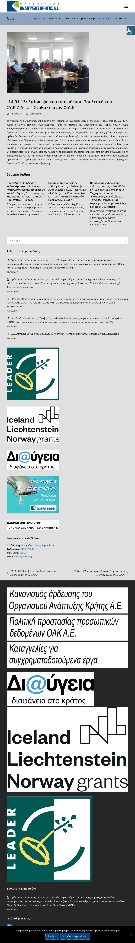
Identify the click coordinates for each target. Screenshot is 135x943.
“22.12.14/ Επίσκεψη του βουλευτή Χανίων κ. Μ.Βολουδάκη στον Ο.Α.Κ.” (32, 573)
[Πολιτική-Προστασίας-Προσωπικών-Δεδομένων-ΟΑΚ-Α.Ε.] (67, 639)
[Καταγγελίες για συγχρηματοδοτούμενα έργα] (67, 667)
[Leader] (49, 881)
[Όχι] (130, 934)
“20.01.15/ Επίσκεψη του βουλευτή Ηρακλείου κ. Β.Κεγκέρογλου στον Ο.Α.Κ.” (96, 573)
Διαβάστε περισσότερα (75, 936)
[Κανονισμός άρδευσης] (67, 612)
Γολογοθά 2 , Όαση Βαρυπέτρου (38, 545)
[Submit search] (125, 240)
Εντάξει (52, 936)
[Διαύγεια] (50, 704)
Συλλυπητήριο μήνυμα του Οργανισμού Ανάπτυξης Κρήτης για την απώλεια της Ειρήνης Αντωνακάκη (65, 333)
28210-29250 (19, 552)
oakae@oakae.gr (23, 556)
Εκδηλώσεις (35, 113)
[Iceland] (67, 791)
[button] (126, 6)
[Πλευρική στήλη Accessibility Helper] (131, 30)
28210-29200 (27, 549)
